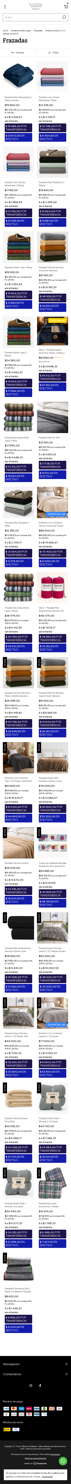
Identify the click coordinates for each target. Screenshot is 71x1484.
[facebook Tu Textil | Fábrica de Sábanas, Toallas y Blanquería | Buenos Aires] (40, 1385)
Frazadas (38, 30)
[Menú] (6, 7)
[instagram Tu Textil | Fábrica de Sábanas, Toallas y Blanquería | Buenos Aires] (30, 1385)
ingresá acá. (55, 1454)
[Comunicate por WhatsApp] (63, 1461)
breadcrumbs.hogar (21, 30)
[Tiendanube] (35, 1463)
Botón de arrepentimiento (35, 1458)
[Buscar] (64, 17)
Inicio (5, 30)
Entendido (47, 1476)
